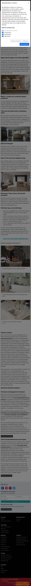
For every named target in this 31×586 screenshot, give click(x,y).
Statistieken (8, 34)
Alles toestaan (24, 44)
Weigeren (25, 41)
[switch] (3, 32)
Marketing (7, 36)
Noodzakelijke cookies (11, 30)
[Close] (28, 3)
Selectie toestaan (16, 41)
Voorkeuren (8, 32)
